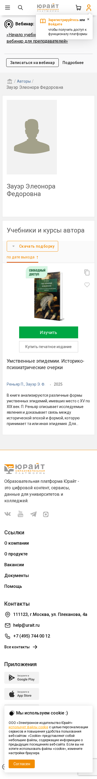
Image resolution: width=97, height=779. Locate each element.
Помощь (13, 586)
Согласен (21, 764)
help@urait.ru (26, 625)
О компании (16, 543)
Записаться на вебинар (32, 62)
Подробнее (73, 62)
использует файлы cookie (28, 727)
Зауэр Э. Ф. (35, 384)
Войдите (55, 24)
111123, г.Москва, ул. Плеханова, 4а (50, 614)
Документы (16, 575)
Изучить (48, 332)
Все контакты (17, 647)
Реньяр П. (15, 384)
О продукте (15, 554)
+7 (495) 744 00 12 (31, 636)
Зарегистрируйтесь (63, 20)
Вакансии (14, 564)
